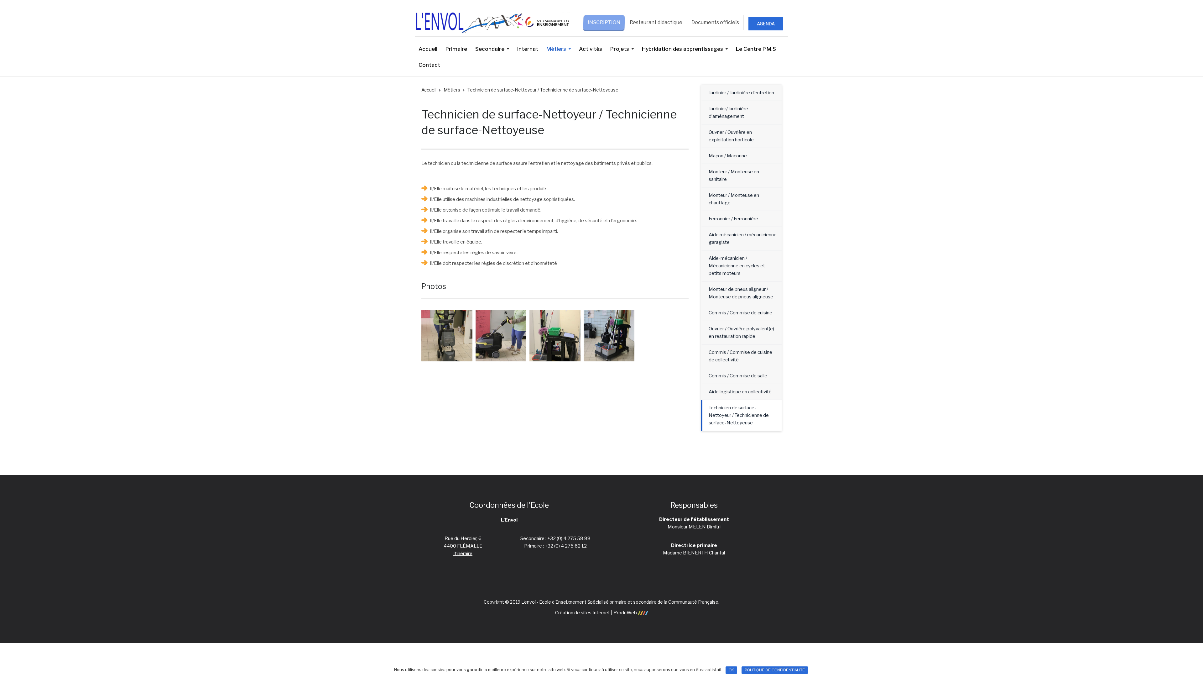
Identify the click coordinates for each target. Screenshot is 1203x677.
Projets (619, 49)
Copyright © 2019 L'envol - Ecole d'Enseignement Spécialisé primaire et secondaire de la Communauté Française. (601, 602)
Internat (527, 49)
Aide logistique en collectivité (740, 392)
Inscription (604, 22)
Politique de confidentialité (775, 670)
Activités (590, 49)
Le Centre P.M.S (756, 49)
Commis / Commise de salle (738, 376)
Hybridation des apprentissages (682, 49)
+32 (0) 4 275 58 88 (569, 538)
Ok (731, 670)
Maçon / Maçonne (728, 156)
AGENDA (766, 23)
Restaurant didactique (656, 22)
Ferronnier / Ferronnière (733, 219)
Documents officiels (715, 22)
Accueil (428, 49)
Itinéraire (462, 553)
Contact (429, 65)
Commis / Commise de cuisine (740, 313)
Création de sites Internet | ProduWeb (596, 613)
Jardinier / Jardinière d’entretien (741, 93)
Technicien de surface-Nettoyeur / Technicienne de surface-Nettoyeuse (739, 415)
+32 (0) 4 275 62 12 (566, 546)
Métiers (556, 49)
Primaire (456, 49)
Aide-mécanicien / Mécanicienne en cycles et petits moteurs (737, 265)
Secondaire (489, 49)
